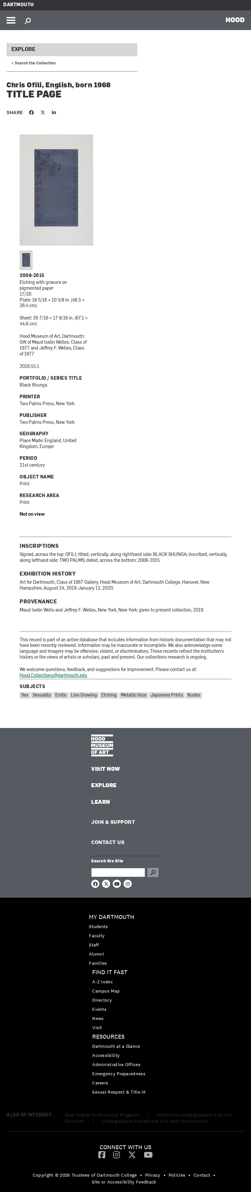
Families (98, 963)
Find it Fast (109, 972)
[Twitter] (132, 1154)
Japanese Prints (167, 695)
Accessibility (106, 1055)
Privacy (152, 1175)
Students (98, 926)
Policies (177, 1175)
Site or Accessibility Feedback (124, 1182)
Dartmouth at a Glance (116, 1046)
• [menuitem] (141, 1175)
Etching (109, 695)
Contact (201, 1175)
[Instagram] (116, 1154)
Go (153, 872)
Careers (100, 1083)
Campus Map (106, 991)
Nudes (193, 695)
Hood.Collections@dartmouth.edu (53, 675)
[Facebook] (101, 1154)
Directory (102, 1000)
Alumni (96, 954)
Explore (23, 49)
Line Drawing (84, 695)
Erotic (61, 695)
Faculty (97, 936)
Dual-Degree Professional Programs (102, 1115)
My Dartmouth (111, 917)
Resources (108, 1037)
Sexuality (42, 695)
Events (99, 1009)
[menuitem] (125, 940)
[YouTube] (148, 1154)
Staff (94, 945)
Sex (24, 695)
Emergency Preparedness (118, 1074)
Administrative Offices (116, 1064)
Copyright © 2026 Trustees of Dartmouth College (85, 1175)
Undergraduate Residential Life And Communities (155, 1121)
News (98, 1018)
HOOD (235, 19)
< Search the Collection (33, 63)
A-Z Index (102, 982)
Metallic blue (133, 695)
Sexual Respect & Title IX (119, 1092)
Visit (97, 1027)
